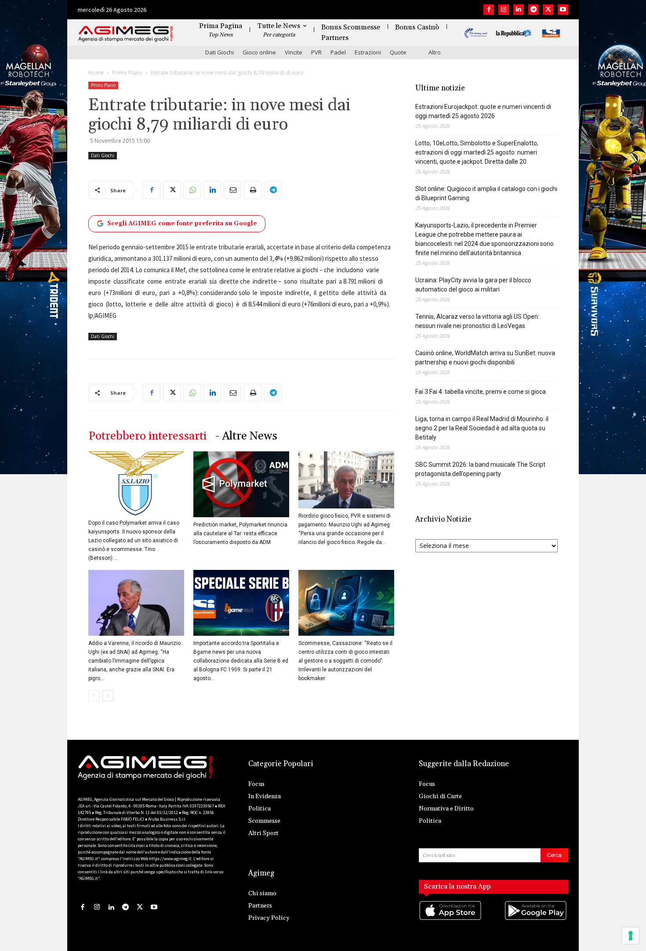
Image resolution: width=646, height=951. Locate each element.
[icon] (451, 919)
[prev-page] (93, 695)
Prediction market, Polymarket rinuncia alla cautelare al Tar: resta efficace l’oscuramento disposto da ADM (240, 533)
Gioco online (259, 52)
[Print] (252, 190)
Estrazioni (368, 52)
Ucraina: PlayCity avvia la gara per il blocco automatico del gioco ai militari (473, 285)
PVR (316, 52)
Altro (434, 52)
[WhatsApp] (192, 190)
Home (96, 72)
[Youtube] (563, 9)
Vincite (293, 52)
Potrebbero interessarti (147, 436)
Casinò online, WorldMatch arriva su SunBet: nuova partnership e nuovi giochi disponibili (485, 357)
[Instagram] (503, 9)
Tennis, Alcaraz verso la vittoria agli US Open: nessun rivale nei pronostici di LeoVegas (477, 321)
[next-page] (107, 695)
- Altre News (246, 436)
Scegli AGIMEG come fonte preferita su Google (182, 223)
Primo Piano (127, 72)
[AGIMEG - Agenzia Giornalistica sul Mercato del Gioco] (126, 34)
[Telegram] (533, 9)
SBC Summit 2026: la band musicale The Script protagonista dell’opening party (480, 469)
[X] (548, 9)
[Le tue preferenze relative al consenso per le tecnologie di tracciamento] (630, 935)
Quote (398, 52)
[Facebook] (488, 9)
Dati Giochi (219, 52)
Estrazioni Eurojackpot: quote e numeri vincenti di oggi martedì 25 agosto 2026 (483, 111)
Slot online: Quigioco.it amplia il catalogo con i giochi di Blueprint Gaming (486, 193)
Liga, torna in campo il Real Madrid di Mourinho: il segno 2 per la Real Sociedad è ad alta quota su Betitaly (481, 428)
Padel (338, 52)
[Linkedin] (518, 9)
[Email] (232, 190)
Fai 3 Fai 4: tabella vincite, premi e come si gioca (480, 391)
